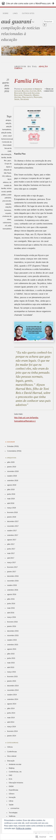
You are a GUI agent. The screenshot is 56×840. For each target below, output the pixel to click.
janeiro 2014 (11, 736)
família (3, 157)
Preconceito (27, 97)
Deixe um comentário (48, 90)
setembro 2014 (12, 699)
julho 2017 (10, 544)
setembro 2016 (12, 590)
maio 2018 (11, 499)
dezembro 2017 (13, 521)
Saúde (16, 99)
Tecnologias (13, 812)
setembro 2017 (12, 535)
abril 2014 (10, 722)
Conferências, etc (15, 772)
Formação (28, 95)
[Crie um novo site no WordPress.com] (28, 3)
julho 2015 (10, 654)
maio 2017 (11, 553)
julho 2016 (10, 599)
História (17, 97)
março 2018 (11, 508)
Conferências (12, 751)
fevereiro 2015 (12, 676)
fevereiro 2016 (12, 622)
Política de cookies (23, 828)
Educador (18, 95)
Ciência (10, 747)
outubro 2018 (12, 476)
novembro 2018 (13, 471)
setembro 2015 (12, 644)
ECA (39, 91)
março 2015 (11, 672)
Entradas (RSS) (13, 446)
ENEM (11, 786)
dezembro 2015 (13, 631)
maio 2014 (11, 717)
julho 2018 (10, 489)
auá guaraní (16, 21)
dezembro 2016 (13, 576)
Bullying (25, 91)
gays (9, 160)
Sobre (5, 13)
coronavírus (14, 808)
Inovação (12, 797)
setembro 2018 (12, 480)
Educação (18, 93)
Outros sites (28, 13)
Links (15, 13)
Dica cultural (11, 756)
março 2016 (11, 617)
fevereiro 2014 (12, 731)
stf (6, 225)
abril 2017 (10, 558)
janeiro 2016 (11, 626)
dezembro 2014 (13, 686)
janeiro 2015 (11, 681)
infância (8, 176)
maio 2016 (11, 608)
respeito (8, 213)
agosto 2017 (11, 540)
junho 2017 (11, 549)
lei (10, 182)
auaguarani (27, 89)
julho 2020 (10, 462)
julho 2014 (10, 708)
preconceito (7, 201)
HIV (3, 176)
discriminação (6, 154)
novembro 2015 (13, 635)
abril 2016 (10, 613)
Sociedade (24, 99)
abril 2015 (10, 667)
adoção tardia (6, 133)
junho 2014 (11, 713)
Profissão (38, 97)
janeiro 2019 (11, 467)
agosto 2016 (11, 594)
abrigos (8, 120)
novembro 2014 (13, 690)
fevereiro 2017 (12, 567)
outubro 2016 (12, 585)
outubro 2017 (12, 530)
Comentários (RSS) (14, 451)
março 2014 (11, 726)
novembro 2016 (13, 581)
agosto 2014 (11, 704)
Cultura (33, 91)
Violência (12, 816)
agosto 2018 (11, 485)
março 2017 (11, 562)
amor (5, 136)
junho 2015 (11, 658)
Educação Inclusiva (31, 93)
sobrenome (7, 222)
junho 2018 (11, 494)
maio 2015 (11, 663)
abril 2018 (10, 503)
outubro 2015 (12, 640)
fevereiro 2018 (12, 512)
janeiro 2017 (11, 571)
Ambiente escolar (15, 764)
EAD (10, 775)
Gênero (36, 95)
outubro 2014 (12, 695)
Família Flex (28, 81)
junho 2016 (11, 603)
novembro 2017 (13, 526)
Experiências (13, 790)
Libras (11, 801)
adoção (8, 123)
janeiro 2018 (11, 517)
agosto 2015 (11, 649)
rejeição (8, 204)
